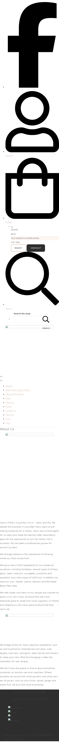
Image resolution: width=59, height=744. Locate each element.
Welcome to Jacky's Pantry (17, 390)
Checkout (35, 248)
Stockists (9, 415)
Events (8, 406)
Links (7, 419)
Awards (8, 386)
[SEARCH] (46, 319)
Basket (18, 248)
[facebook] (32, 87)
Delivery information (14, 394)
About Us (9, 402)
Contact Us (10, 411)
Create (21, 739)
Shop (8, 398)
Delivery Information (39, 699)
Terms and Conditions (21, 699)
